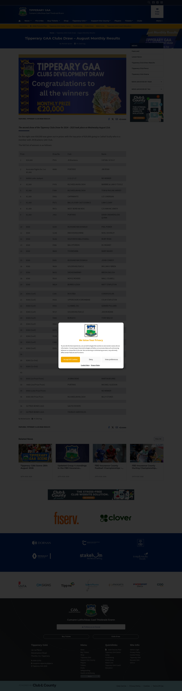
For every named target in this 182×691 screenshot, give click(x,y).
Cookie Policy (85, 365)
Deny (91, 359)
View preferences (111, 359)
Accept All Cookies (71, 359)
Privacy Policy (95, 365)
